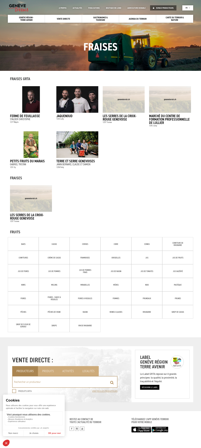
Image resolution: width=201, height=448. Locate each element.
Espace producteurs (165, 8)
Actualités (77, 8)
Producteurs (25, 371)
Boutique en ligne (113, 8)
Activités (68, 371)
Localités (88, 371)
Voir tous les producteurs (104, 391)
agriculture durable (136, 8)
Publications (94, 8)
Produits (48, 371)
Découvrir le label (150, 387)
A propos (63, 8)
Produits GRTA (25, 391)
